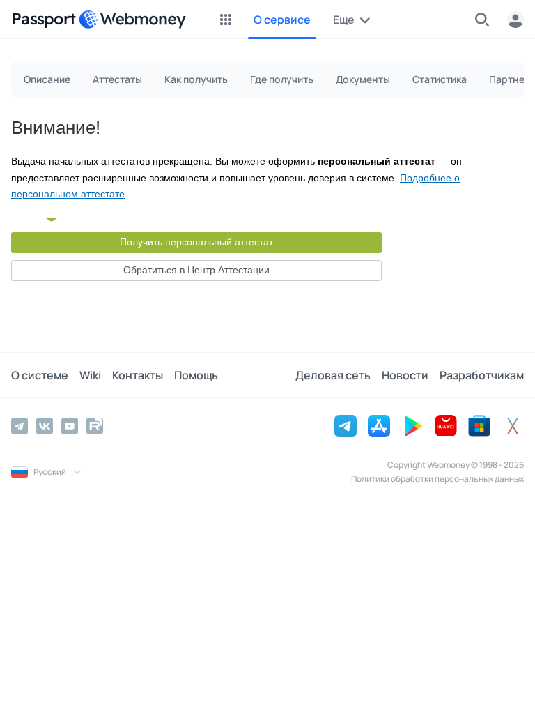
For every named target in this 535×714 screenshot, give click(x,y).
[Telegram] (19, 426)
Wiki (90, 375)
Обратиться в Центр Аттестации (196, 270)
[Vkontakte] (44, 426)
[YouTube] (69, 426)
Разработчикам (482, 375)
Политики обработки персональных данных (437, 479)
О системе (39, 375)
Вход (515, 19)
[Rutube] (94, 426)
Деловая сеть (333, 375)
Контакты (137, 375)
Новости (405, 375)
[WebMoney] (132, 19)
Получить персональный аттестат (196, 242)
